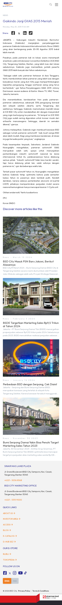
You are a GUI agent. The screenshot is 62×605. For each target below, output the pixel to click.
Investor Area (10, 519)
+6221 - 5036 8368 (13, 480)
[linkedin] (25, 33)
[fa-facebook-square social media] (5, 573)
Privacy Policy (24, 591)
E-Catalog (9, 536)
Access (7, 524)
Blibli (6, 554)
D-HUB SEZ (8, 541)
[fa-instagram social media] (14, 573)
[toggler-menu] (56, 4)
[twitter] (19, 33)
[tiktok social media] (10, 573)
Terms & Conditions (40, 591)
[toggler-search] (50, 4)
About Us (8, 513)
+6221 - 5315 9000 (13, 499)
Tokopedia (8, 559)
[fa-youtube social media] (20, 573)
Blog (6, 530)
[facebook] (13, 33)
